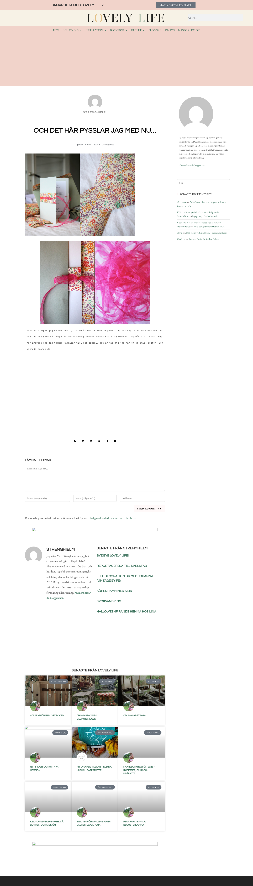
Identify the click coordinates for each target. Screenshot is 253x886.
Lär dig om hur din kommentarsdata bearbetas (111, 518)
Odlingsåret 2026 (134, 715)
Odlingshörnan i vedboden (47, 715)
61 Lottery (181, 202)
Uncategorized (108, 144)
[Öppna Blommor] (126, 30)
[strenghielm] (196, 114)
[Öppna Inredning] (81, 30)
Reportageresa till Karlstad (122, 565)
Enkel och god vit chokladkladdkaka (209, 226)
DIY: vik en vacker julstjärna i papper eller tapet (206, 232)
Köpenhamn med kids (114, 591)
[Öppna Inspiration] (105, 30)
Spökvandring (109, 601)
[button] (75, 441)
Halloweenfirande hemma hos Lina (126, 611)
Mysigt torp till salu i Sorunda (205, 216)
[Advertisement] (126, 59)
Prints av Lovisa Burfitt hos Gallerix (204, 239)
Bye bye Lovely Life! (113, 555)
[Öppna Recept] (143, 30)
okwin (179, 232)
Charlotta (181, 239)
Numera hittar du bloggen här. (192, 165)
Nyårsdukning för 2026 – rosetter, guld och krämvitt (139, 770)
